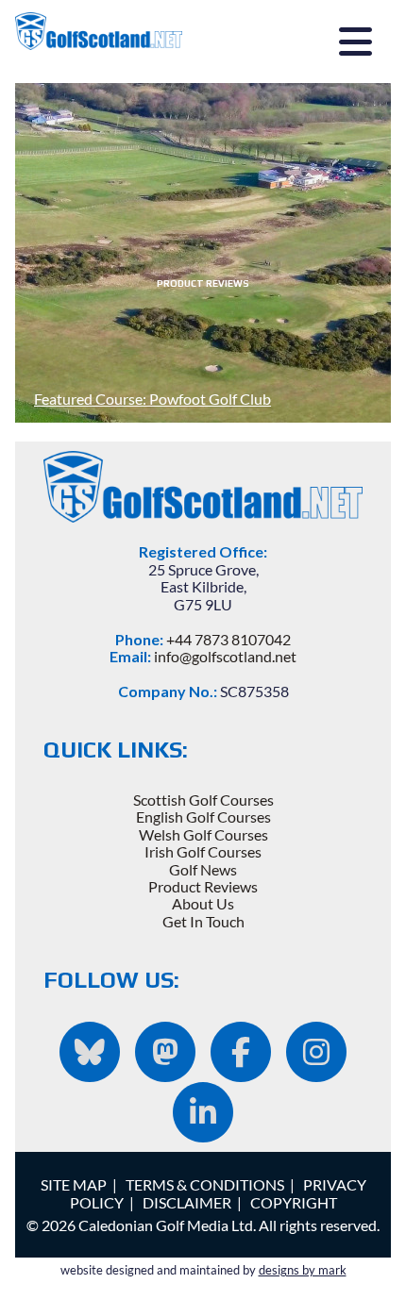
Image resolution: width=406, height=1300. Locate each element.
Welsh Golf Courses (203, 834)
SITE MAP (74, 1184)
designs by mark (303, 1269)
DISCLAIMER (187, 1202)
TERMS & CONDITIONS (205, 1184)
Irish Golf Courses (203, 851)
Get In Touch (203, 921)
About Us (203, 903)
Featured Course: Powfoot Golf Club (152, 399)
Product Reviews (203, 886)
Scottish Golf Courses (203, 799)
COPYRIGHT (293, 1202)
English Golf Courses (203, 816)
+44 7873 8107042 (228, 639)
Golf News (203, 869)
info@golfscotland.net (225, 656)
